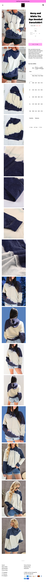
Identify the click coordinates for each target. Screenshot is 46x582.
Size (35, 30)
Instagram (5, 575)
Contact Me (26, 568)
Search (3, 565)
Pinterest (5, 574)
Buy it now (35, 44)
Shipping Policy (27, 566)
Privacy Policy (5, 570)
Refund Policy (5, 568)
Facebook (5, 572)
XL (39, 33)
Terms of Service (27, 565)
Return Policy (4, 566)
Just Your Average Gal (32, 572)
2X (35, 36)
